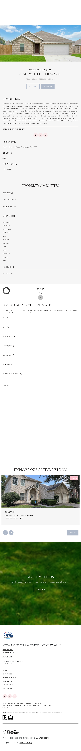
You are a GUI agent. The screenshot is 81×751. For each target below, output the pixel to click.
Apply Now (33, 86)
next (11, 532)
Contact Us (7, 688)
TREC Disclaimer (8, 708)
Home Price (7, 318)
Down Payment (8, 336)
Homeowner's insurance (11, 374)
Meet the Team (8, 674)
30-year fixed (10, 331)
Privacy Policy (26, 742)
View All (73, 533)
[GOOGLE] (14, 696)
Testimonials (8, 684)
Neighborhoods (9, 681)
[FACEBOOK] (5, 696)
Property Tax (7, 346)
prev (5, 532)
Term (4, 327)
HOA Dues (6, 364)
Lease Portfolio (9, 677)
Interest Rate (7, 355)
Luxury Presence (43, 738)
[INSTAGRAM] (9, 696)
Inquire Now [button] (40, 589)
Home (5, 670)
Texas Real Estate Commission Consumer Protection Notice (23, 703)
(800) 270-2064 (8, 650)
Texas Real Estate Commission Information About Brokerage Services (27, 705)
